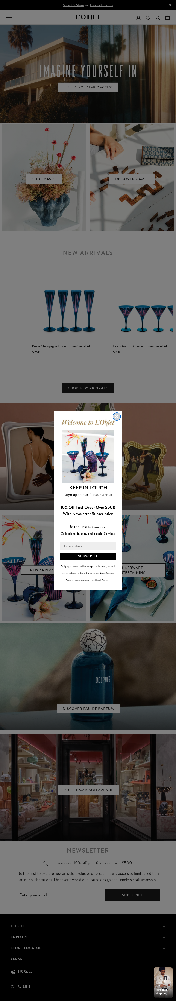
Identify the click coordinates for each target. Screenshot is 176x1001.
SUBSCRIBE (88, 556)
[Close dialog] (117, 416)
